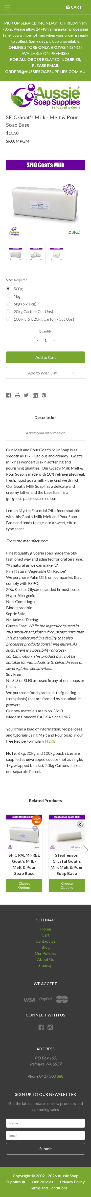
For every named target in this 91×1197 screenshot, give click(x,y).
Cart (46, 935)
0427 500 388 (51, 1076)
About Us (45, 959)
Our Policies (45, 953)
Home (45, 928)
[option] (24, 853)
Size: (17, 280)
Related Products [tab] (45, 800)
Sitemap (45, 965)
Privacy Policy (72, 1181)
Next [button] (85, 849)
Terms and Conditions (48, 1187)
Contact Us (45, 941)
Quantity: (46, 331)
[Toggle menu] (7, 8)
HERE (50, 741)
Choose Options (24, 885)
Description (45, 417)
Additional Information (45, 432)
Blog (45, 947)
